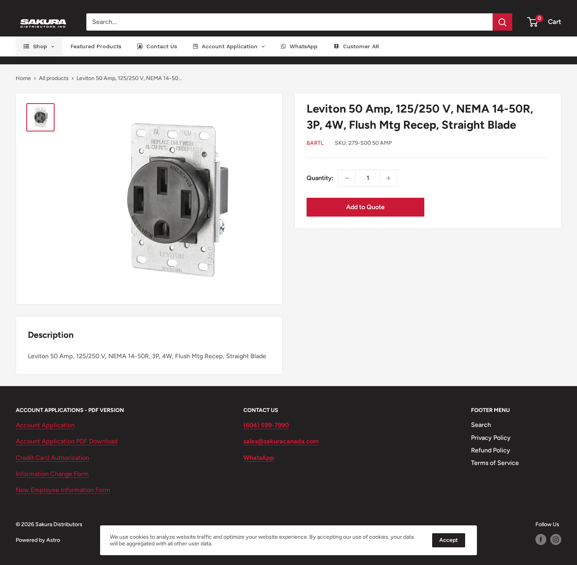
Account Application (45, 425)
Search (481, 424)
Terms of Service (495, 463)
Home (23, 78)
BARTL (315, 143)
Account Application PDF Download (66, 441)
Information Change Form (52, 474)
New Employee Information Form (63, 490)
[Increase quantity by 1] (388, 178)
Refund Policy (490, 450)
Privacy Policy (491, 437)
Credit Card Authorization (52, 457)
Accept (448, 540)
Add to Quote (365, 207)
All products (54, 78)
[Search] (502, 22)
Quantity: (320, 178)
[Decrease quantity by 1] (347, 178)
